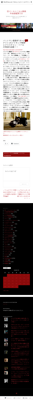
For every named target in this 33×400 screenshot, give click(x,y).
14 (5, 281)
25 (20, 283)
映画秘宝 (6, 263)
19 (24, 281)
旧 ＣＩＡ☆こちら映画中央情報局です (16, 12)
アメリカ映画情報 (14, 153)
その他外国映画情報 (9, 212)
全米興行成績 (7, 261)
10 (16, 278)
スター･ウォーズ (8, 239)
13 (28, 278)
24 (16, 283)
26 (24, 283)
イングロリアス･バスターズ (11, 220)
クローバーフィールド (9, 230)
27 (28, 283)
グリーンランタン (8, 232)
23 (12, 283)
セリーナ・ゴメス (8, 242)
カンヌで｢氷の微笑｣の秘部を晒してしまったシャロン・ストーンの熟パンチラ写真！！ (20, 320)
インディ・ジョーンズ (9, 224)
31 (16, 286)
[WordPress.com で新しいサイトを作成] (16, 2)
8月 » (7, 290)
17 (16, 281)
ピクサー (6, 255)
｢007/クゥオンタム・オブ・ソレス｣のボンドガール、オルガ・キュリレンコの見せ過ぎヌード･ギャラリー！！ (20, 326)
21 (5, 283)
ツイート (5, 304)
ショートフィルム (8, 234)
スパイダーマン (8, 241)
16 (12, 281)
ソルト (5, 244)
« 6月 (4, 290)
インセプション (8, 222)
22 (9, 283)
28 (5, 286)
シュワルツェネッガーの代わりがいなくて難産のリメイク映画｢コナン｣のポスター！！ (23, 194)
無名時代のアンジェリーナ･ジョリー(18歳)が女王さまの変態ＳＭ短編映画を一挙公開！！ (20, 381)
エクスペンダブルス (9, 227)
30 (12, 286)
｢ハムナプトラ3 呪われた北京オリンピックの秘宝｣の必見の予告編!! (9, 193)
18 (20, 281)
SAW (5, 256)
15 (9, 281)
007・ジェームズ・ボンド (10, 210)
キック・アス (7, 229)
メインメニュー (16, 30)
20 (28, 281)
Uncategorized (7, 155)
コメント (24, 184)
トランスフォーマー (9, 248)
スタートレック (8, 237)
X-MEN (6, 260)
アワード (6, 218)
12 (24, 278)
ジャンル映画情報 (8, 236)
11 (20, 278)
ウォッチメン (7, 225)
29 (9, 286)
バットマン (21, 153)
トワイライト (7, 249)
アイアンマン (7, 213)
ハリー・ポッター (8, 251)
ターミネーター (8, 246)
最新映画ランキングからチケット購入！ (13, 135)
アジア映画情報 (8, 215)
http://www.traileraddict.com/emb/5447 (13, 49)
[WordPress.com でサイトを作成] (16, 393)
